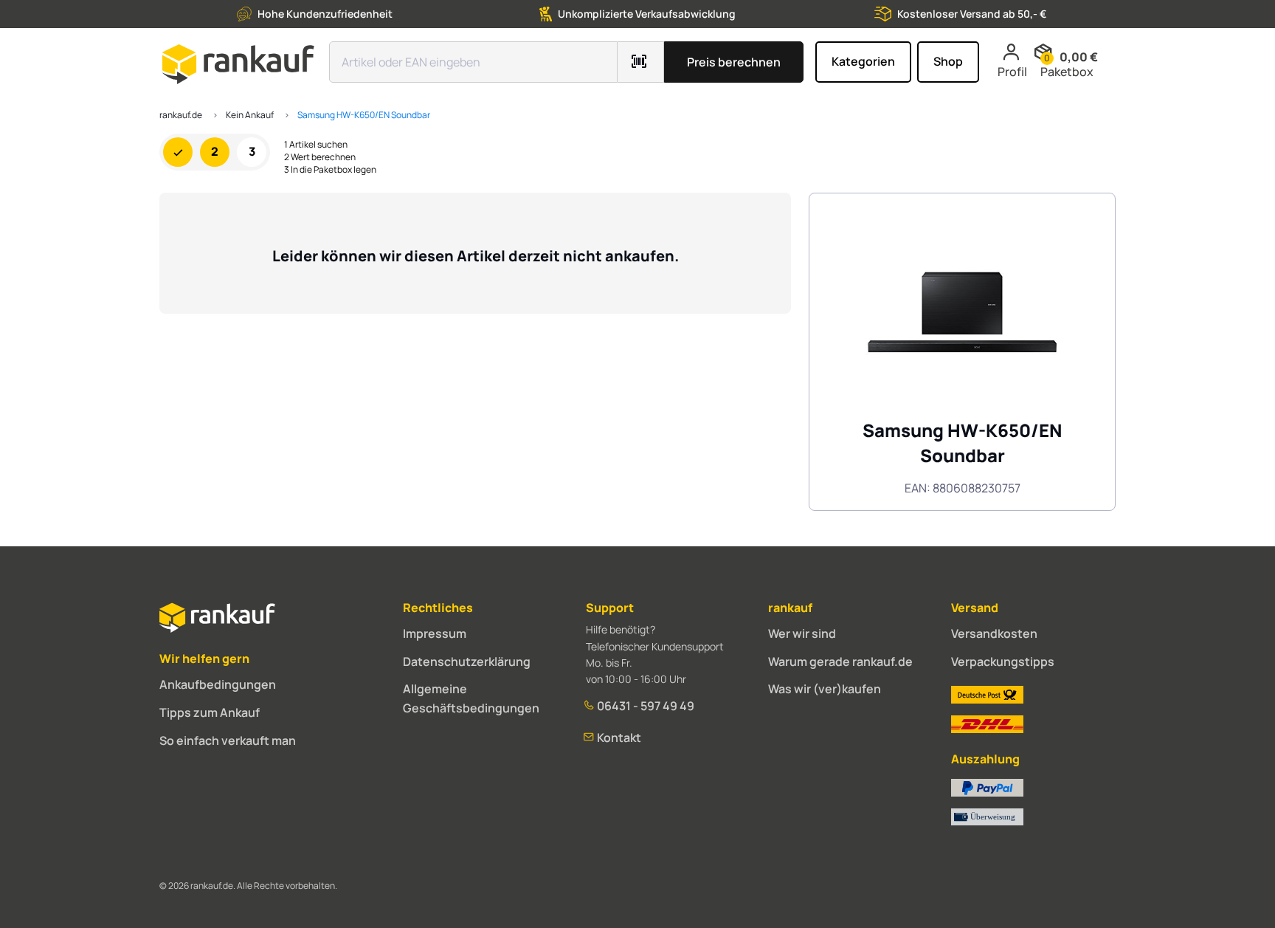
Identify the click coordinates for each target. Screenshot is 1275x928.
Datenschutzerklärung (467, 661)
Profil (1012, 71)
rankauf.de (180, 115)
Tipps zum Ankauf (209, 712)
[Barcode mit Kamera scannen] (641, 62)
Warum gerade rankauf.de (840, 661)
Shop (948, 61)
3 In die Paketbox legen (330, 170)
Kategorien (863, 61)
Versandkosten (994, 633)
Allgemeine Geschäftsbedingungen (471, 698)
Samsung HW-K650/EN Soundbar (363, 115)
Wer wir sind (802, 633)
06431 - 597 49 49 (644, 706)
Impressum (434, 633)
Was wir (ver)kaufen (824, 689)
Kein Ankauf (250, 115)
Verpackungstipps (1002, 661)
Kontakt (618, 737)
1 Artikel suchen (316, 145)
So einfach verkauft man (227, 740)
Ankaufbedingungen (217, 684)
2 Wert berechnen (320, 157)
